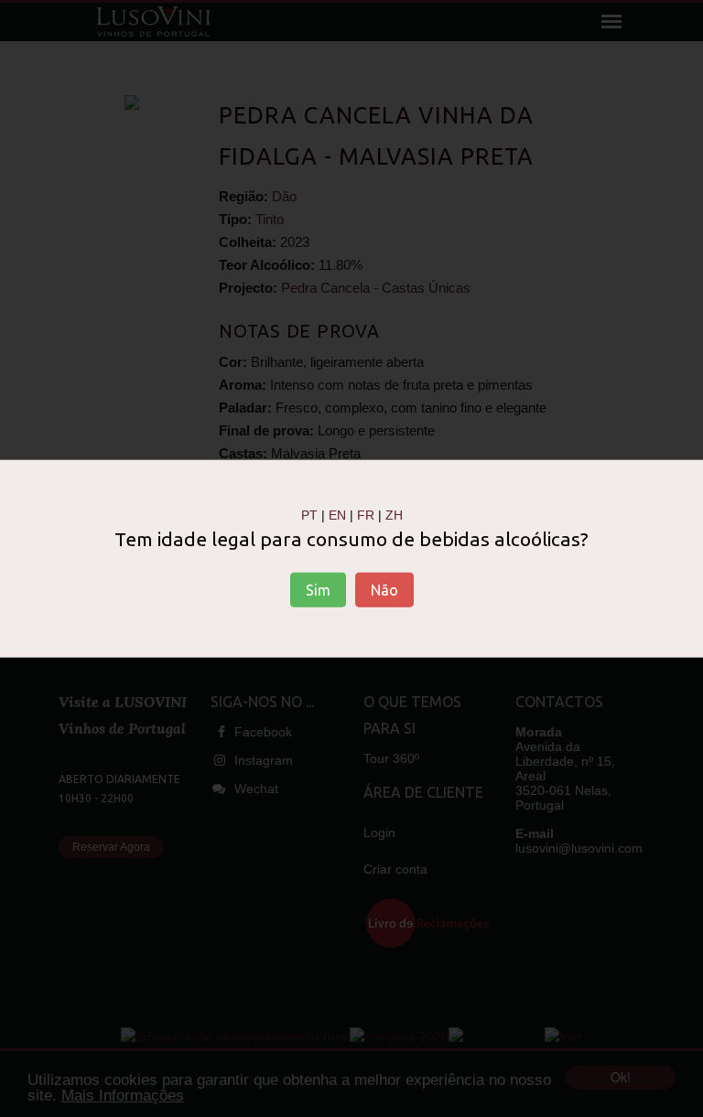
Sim (318, 590)
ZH (394, 514)
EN (337, 514)
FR (365, 514)
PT (309, 514)
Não (384, 590)
